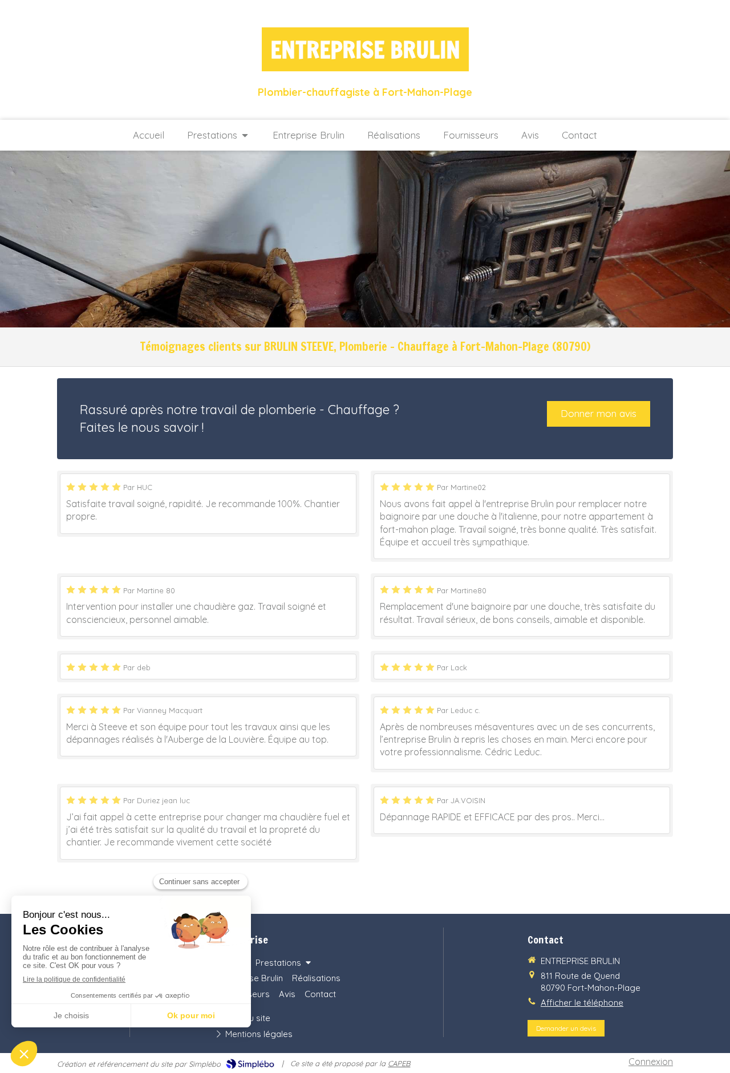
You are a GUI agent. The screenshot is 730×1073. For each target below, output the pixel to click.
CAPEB (399, 1063)
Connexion (650, 1061)
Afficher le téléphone (582, 1002)
